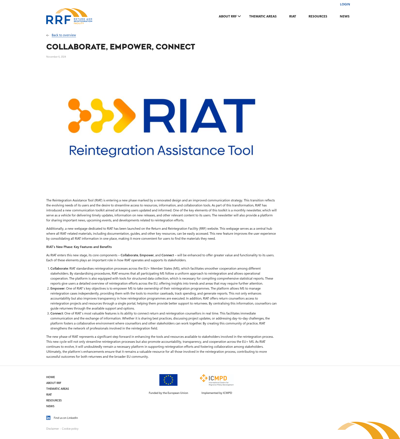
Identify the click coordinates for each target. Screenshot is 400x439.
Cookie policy (70, 428)
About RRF (228, 16)
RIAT (292, 16)
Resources (318, 16)
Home (50, 377)
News (345, 16)
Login (345, 4)
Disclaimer (52, 428)
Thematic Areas (263, 16)
